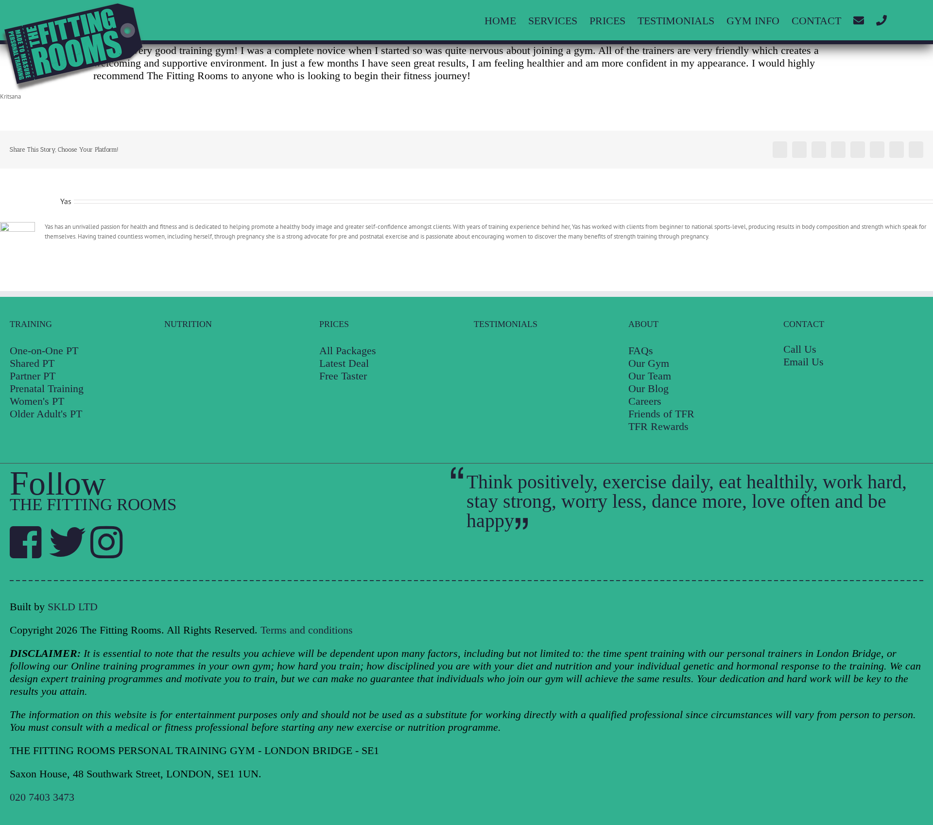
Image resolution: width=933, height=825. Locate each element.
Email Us (803, 362)
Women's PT (37, 401)
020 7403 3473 (42, 797)
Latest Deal (344, 363)
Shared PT (32, 363)
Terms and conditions (306, 630)
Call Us (799, 349)
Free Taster (343, 376)
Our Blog (648, 388)
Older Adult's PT (46, 414)
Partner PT (32, 376)
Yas (65, 201)
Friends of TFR (661, 414)
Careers (644, 401)
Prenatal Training (47, 388)
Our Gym (648, 363)
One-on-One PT (44, 350)
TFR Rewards (658, 426)
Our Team (649, 376)
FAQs (640, 350)
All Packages (347, 350)
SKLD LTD (73, 607)
